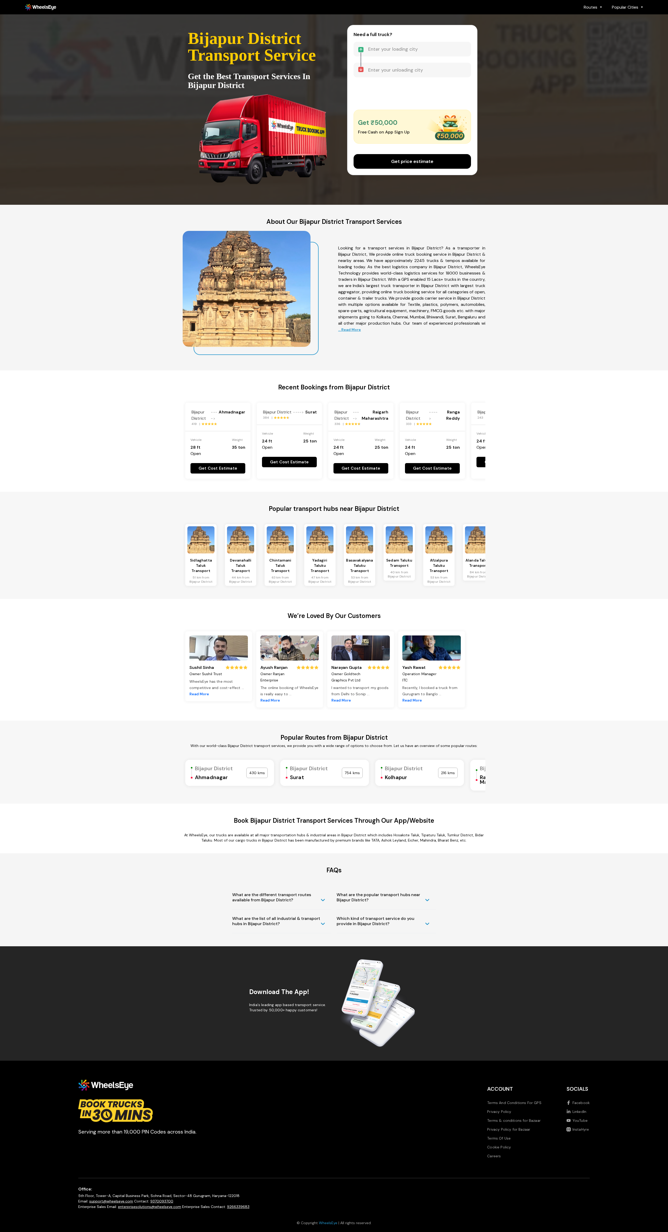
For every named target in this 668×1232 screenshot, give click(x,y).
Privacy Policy (499, 1111)
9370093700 (161, 1201)
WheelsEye (328, 1223)
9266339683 (238, 1206)
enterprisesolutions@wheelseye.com (149, 1206)
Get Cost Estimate (218, 468)
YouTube (580, 1120)
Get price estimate (412, 161)
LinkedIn (579, 1111)
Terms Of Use (499, 1138)
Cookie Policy (499, 1147)
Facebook (581, 1102)
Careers (494, 1156)
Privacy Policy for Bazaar (508, 1129)
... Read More (349, 329)
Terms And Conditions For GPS (514, 1102)
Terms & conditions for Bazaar (514, 1120)
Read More (199, 694)
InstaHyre (580, 1129)
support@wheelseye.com (111, 1201)
